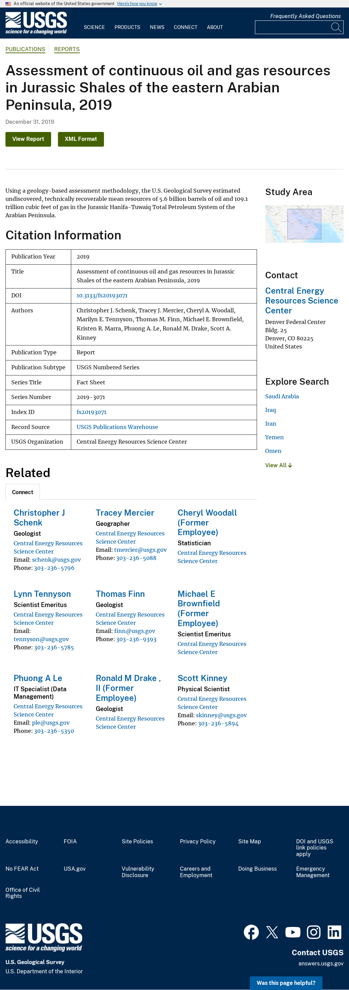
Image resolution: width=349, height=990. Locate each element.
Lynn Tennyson (42, 594)
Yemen (274, 437)
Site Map (249, 842)
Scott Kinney (202, 678)
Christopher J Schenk (39, 517)
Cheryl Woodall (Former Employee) (207, 522)
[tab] (22, 492)
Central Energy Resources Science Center (301, 300)
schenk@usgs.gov (56, 559)
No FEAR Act (22, 869)
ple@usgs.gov (51, 722)
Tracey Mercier (125, 512)
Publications (25, 49)
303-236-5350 (54, 730)
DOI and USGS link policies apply (314, 848)
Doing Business (257, 869)
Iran (270, 423)
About (215, 27)
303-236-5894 (218, 723)
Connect (185, 27)
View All (276, 465)
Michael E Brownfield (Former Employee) (199, 608)
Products (127, 27)
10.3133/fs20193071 (102, 295)
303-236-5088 (136, 558)
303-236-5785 (54, 647)
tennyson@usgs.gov (41, 639)
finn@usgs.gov (134, 630)
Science (94, 27)
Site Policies (137, 842)
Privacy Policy (198, 842)
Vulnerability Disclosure (138, 872)
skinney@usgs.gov (221, 715)
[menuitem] (94, 23)
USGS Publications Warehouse (117, 427)
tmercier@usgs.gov (140, 549)
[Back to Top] (324, 965)
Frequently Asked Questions (305, 16)
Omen (273, 450)
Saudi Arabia (282, 396)
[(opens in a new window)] (251, 931)
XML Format (81, 139)
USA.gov (75, 869)
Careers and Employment (196, 872)
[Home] (36, 33)
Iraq (270, 410)
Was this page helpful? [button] (286, 983)
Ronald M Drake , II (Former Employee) (128, 688)
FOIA (70, 842)
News (157, 27)
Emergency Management (313, 872)
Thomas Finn (120, 594)
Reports (67, 49)
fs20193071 (91, 412)
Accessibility (21, 842)
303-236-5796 (54, 567)
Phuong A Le (38, 678)
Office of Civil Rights (22, 893)
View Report (28, 139)
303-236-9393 (136, 639)
